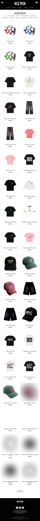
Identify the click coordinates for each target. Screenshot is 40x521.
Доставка (20, 7)
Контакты (32, 7)
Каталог (8, 7)
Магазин (26, 7)
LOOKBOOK (14, 7)
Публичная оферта (16, 517)
